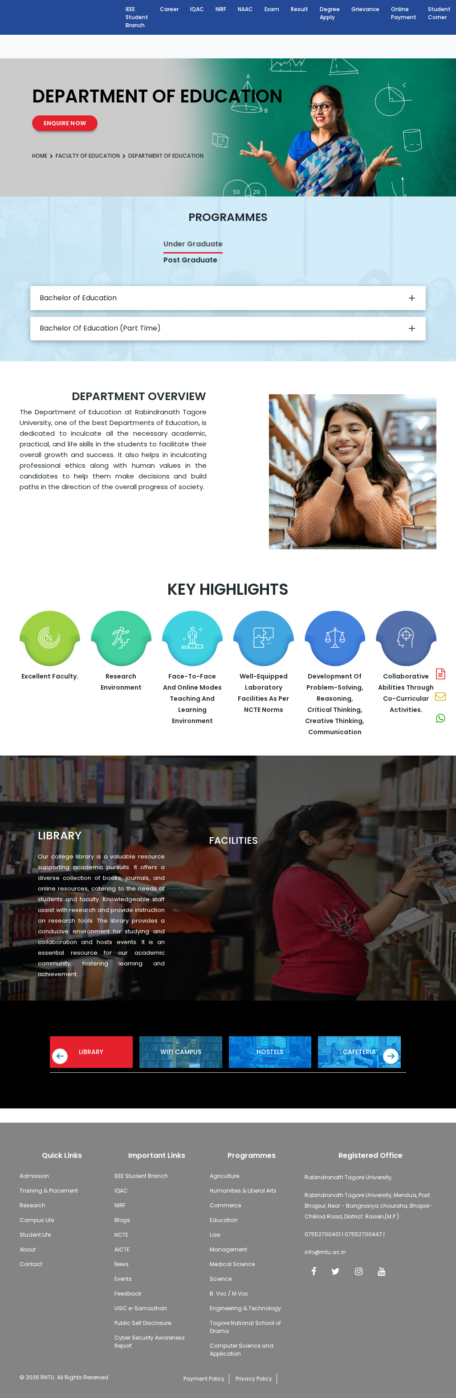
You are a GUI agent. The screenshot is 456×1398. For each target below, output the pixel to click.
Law (215, 1235)
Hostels (269, 1051)
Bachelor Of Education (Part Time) (100, 328)
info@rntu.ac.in (325, 1252)
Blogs (122, 1220)
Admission (34, 1176)
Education (224, 1220)
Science (221, 1279)
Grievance (365, 9)
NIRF (221, 9)
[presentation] (60, 1056)
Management (228, 1249)
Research (32, 1205)
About (28, 1249)
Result (299, 9)
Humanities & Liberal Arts (243, 1190)
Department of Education (166, 155)
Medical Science (232, 1264)
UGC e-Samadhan (140, 1308)
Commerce (225, 1205)
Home (39, 155)
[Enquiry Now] (440, 697)
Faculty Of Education (88, 155)
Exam (272, 9)
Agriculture (224, 1176)
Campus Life (37, 1220)
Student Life (35, 1235)
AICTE (122, 1249)
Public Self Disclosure (142, 1323)
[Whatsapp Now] (440, 719)
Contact (31, 1264)
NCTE (121, 1235)
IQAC (197, 9)
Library (91, 1051)
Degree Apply (330, 13)
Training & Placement (49, 1190)
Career (169, 9)
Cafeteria (359, 1051)
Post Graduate (190, 260)
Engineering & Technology (245, 1308)
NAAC (245, 9)
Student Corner (439, 13)
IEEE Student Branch (137, 17)
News (121, 1264)
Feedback (127, 1293)
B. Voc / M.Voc (229, 1293)
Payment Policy (203, 1378)
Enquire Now (65, 123)
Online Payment (403, 13)
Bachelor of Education (78, 298)
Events (123, 1279)
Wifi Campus (180, 1051)
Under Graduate (193, 244)
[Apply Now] (440, 674)
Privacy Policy (254, 1378)
